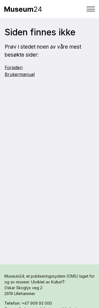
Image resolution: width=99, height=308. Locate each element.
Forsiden (14, 67)
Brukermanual (20, 74)
